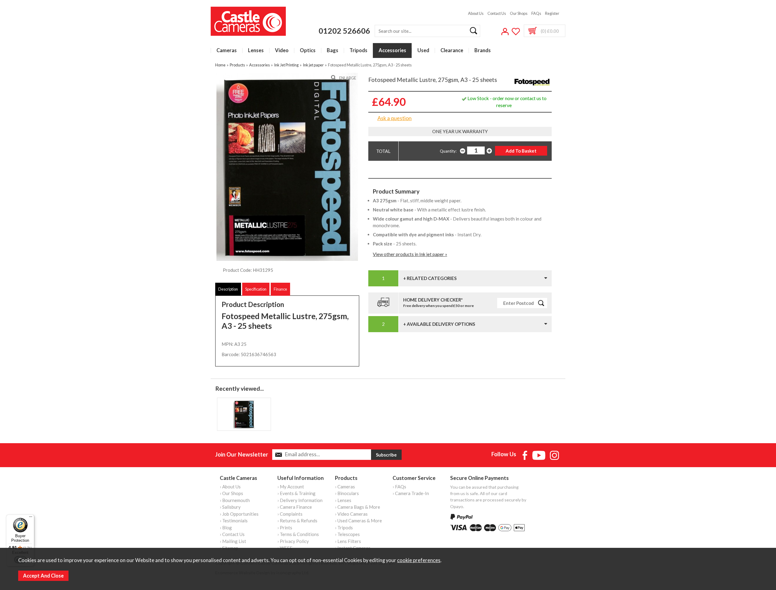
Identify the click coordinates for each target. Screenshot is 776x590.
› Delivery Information (300, 500)
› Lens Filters (348, 541)
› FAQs (399, 486)
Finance (280, 289)
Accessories (392, 50)
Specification (255, 289)
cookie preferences (418, 560)
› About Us (230, 486)
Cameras (226, 50)
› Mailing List (233, 541)
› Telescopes (347, 534)
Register (552, 13)
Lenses (256, 50)
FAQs (536, 13)
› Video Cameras (351, 514)
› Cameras (345, 486)
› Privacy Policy (293, 541)
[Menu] (30, 518)
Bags (332, 50)
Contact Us (496, 13)
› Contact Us (232, 534)
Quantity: (448, 151)
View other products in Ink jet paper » (410, 254)
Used (423, 50)
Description (228, 289)
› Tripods (344, 527)
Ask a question (394, 118)
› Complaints (290, 514)
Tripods (358, 50)
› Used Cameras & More (358, 520)
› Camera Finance (294, 507)
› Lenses (343, 500)
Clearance (451, 50)
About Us (475, 13)
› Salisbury (230, 507)
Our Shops (518, 13)
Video (282, 50)
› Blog (226, 527)
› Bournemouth (235, 500)
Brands (482, 50)
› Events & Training (296, 493)
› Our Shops (231, 493)
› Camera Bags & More (357, 507)
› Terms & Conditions (298, 534)
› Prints (284, 527)
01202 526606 (344, 30)
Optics (308, 50)
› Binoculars (347, 493)
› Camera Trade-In (411, 493)
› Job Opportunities (239, 514)
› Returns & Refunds (297, 520)
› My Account (290, 486)
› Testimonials (234, 520)
